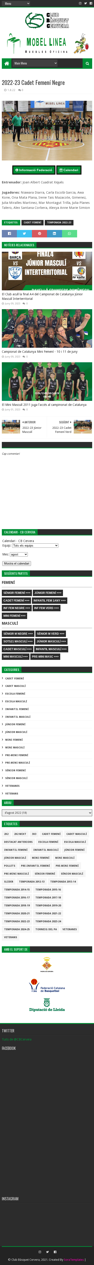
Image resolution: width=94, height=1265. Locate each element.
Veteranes (12, 785)
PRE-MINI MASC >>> (45, 656)
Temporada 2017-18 (48, 897)
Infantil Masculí (18, 716)
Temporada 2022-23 (59, 222)
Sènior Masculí (16, 778)
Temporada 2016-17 (17, 897)
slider (8, 881)
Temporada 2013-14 (63, 881)
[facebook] (90, 3)
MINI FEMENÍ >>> (14, 615)
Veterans (11, 793)
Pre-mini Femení (16, 755)
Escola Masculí (16, 701)
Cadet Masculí (15, 686)
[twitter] (85, 3)
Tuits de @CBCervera (16, 1039)
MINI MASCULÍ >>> (15, 656)
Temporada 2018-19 (17, 905)
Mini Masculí (15, 747)
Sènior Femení (15, 770)
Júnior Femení (15, 724)
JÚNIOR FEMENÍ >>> (47, 592)
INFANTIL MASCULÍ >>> (51, 649)
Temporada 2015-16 (48, 889)
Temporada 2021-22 (48, 913)
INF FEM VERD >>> (46, 608)
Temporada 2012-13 (31, 881)
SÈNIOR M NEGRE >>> (18, 633)
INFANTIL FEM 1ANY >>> (50, 600)
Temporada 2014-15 (17, 889)
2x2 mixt (20, 834)
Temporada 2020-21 (17, 913)
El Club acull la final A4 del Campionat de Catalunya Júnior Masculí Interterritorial (42, 296)
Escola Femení (15, 693)
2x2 (6, 834)
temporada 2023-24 (48, 921)
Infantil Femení (17, 709)
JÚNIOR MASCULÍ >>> (51, 641)
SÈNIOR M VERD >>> (50, 633)
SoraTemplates (74, 1259)
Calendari (70, 170)
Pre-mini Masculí (17, 762)
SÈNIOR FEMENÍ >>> (16, 592)
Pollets (9, 865)
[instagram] (80, 3)
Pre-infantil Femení (35, 865)
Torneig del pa (46, 929)
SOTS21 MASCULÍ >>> (18, 641)
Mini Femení (14, 739)
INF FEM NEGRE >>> (16, 608)
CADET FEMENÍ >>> (16, 600)
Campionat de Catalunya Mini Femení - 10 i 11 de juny (40, 351)
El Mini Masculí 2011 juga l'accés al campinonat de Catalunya (44, 405)
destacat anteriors (18, 842)
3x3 (34, 834)
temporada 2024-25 (17, 929)
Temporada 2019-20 (48, 905)
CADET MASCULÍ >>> (17, 649)
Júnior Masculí (16, 732)
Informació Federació (35, 170)
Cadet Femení (32, 222)
